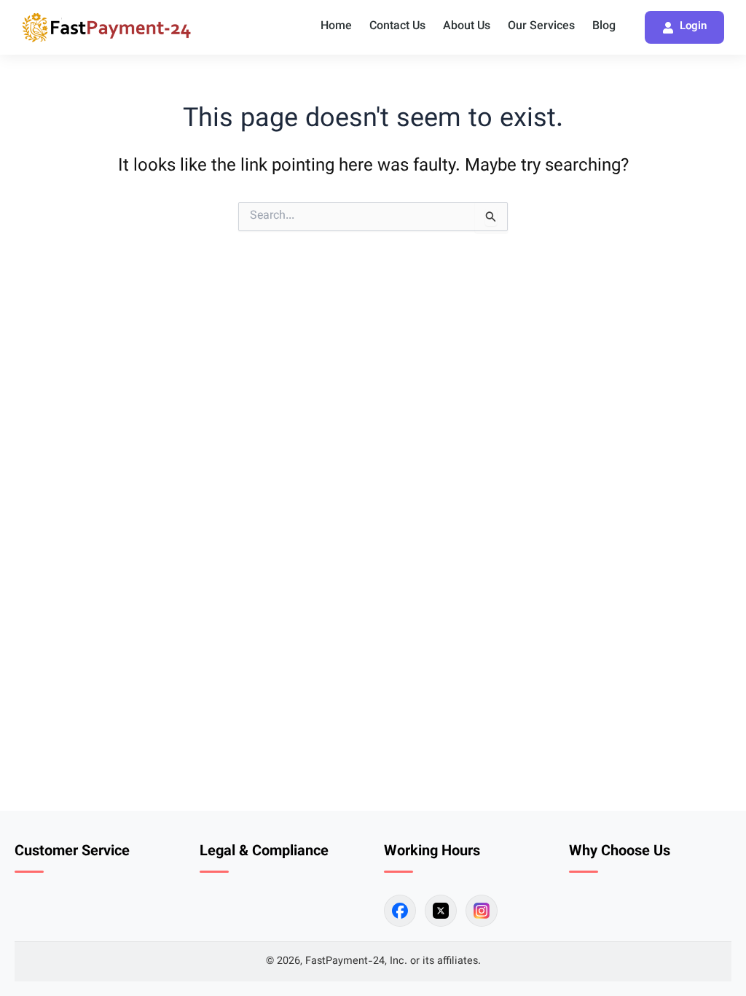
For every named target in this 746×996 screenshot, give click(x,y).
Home (336, 26)
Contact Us (397, 26)
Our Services (541, 26)
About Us (466, 26)
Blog (604, 26)
